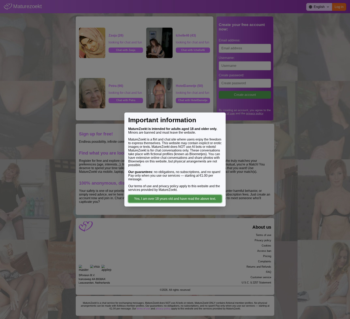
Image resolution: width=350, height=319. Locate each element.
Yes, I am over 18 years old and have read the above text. (175, 198)
